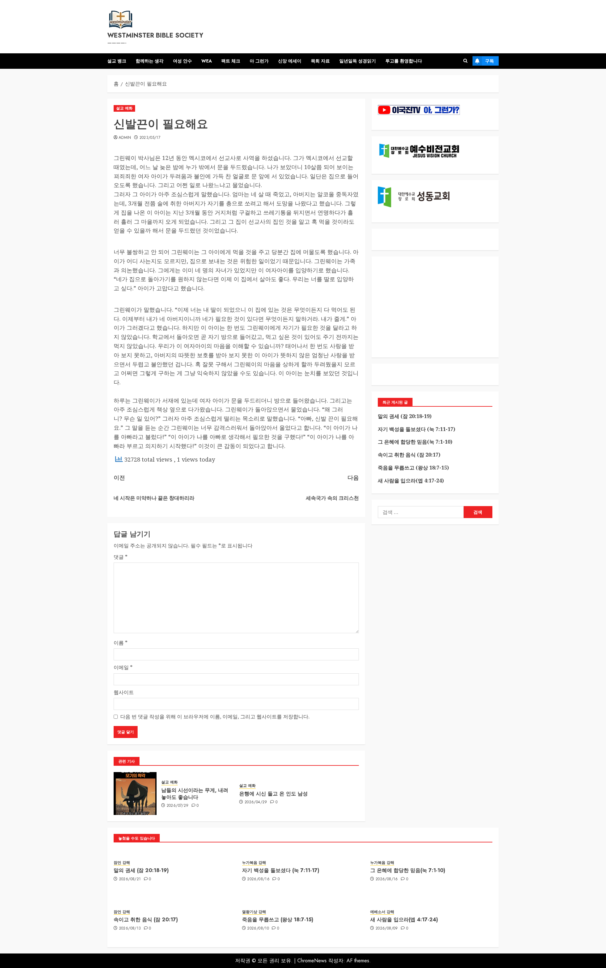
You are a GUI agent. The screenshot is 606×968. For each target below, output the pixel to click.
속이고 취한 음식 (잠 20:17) (409, 454)
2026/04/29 (256, 802)
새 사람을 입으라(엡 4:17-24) (411, 480)
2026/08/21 (130, 879)
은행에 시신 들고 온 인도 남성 (273, 793)
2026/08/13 (130, 928)
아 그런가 (259, 61)
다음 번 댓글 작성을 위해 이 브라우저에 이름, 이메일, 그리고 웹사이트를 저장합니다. (215, 716)
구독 (489, 61)
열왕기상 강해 (254, 912)
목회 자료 (320, 61)
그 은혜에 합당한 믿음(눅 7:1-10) (415, 441)
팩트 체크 (230, 61)
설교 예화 (124, 108)
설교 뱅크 (116, 61)
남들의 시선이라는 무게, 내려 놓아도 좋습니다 (194, 794)
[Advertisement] (435, 307)
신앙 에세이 (289, 61)
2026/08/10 (258, 928)
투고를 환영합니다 (403, 61)
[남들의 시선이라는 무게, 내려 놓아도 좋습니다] (135, 793)
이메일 (123, 667)
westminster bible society (155, 35)
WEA (206, 61)
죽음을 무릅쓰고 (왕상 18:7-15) (413, 467)
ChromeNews (312, 960)
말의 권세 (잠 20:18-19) (404, 416)
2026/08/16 (258, 879)
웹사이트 (124, 692)
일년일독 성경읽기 (357, 61)
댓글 (121, 556)
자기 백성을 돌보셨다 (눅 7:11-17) (416, 429)
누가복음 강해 (254, 862)
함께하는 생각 (149, 61)
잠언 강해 (122, 862)
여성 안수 (182, 61)
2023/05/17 (150, 137)
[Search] (465, 61)
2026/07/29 (178, 805)
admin (125, 137)
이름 (121, 642)
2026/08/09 (387, 928)
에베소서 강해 (382, 912)
